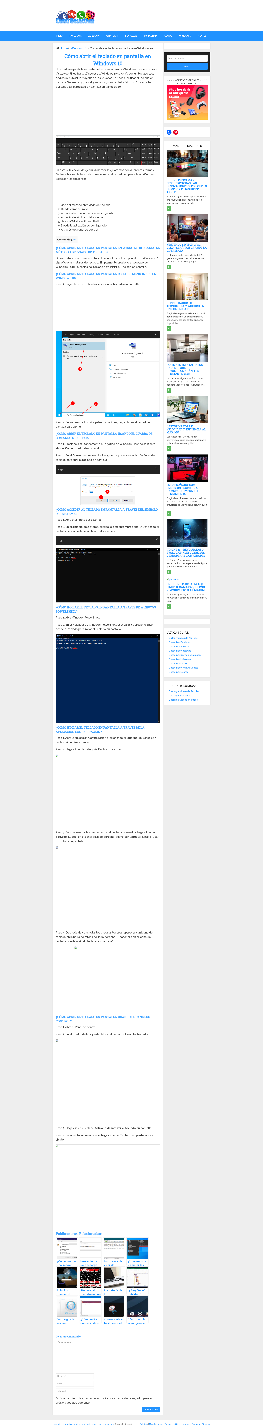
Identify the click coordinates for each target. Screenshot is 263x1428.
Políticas (144, 1424)
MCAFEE (202, 36)
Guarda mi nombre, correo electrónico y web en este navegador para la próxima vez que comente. (104, 1400)
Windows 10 (78, 48)
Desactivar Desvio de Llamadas (185, 655)
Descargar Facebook (179, 695)
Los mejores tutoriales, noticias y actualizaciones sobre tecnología (84, 1424)
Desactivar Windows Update (183, 667)
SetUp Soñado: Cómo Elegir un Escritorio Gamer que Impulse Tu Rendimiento (184, 489)
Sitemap (206, 1424)
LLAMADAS (131, 36)
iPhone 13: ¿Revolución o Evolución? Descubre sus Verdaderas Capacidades (186, 552)
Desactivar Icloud (178, 663)
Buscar (187, 66)
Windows (185, 36)
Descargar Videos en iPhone (183, 700)
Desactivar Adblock (179, 646)
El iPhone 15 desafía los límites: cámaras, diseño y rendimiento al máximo (187, 587)
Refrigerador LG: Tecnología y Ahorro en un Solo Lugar (185, 306)
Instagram (150, 36)
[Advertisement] (108, 112)
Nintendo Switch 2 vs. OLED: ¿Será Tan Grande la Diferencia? (187, 247)
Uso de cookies (156, 1424)
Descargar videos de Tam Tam (184, 691)
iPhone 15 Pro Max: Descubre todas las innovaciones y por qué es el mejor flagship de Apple (187, 186)
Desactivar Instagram (180, 659)
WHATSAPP (112, 36)
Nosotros (186, 1424)
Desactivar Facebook (180, 642)
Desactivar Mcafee (178, 672)
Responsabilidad (172, 1424)
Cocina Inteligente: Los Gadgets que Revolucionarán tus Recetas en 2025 (185, 369)
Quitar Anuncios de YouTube (183, 638)
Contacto (196, 1424)
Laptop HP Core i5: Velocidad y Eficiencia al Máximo (186, 429)
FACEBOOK (75, 36)
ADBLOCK (93, 36)
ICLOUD (168, 36)
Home (64, 48)
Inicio (59, 36)
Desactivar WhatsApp (180, 650)
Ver (74, 239)
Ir (168, 208)
